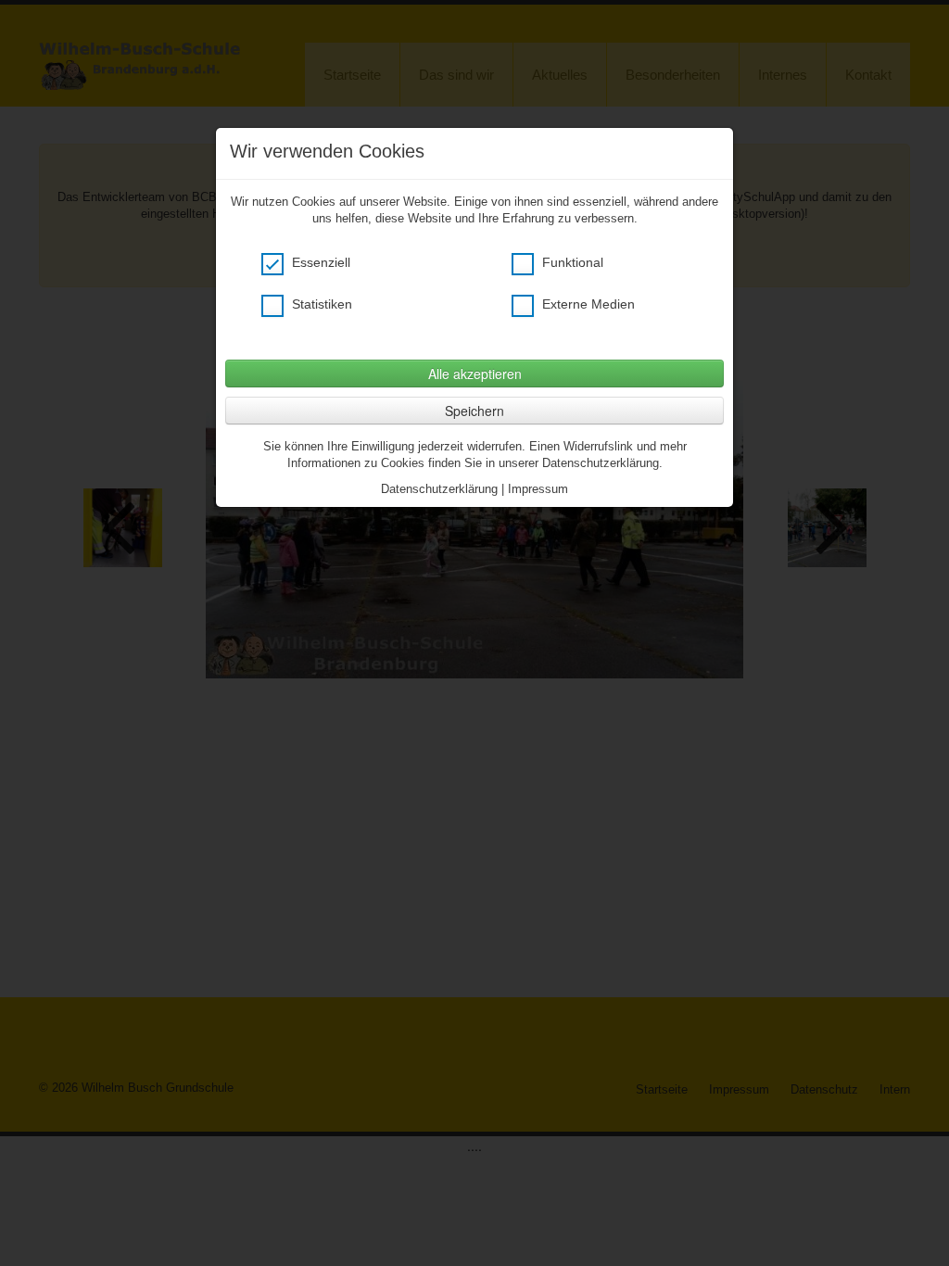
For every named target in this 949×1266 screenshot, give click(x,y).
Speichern (474, 410)
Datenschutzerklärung (439, 489)
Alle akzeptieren (475, 373)
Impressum (538, 489)
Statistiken (320, 304)
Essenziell (319, 262)
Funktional (570, 262)
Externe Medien (586, 304)
